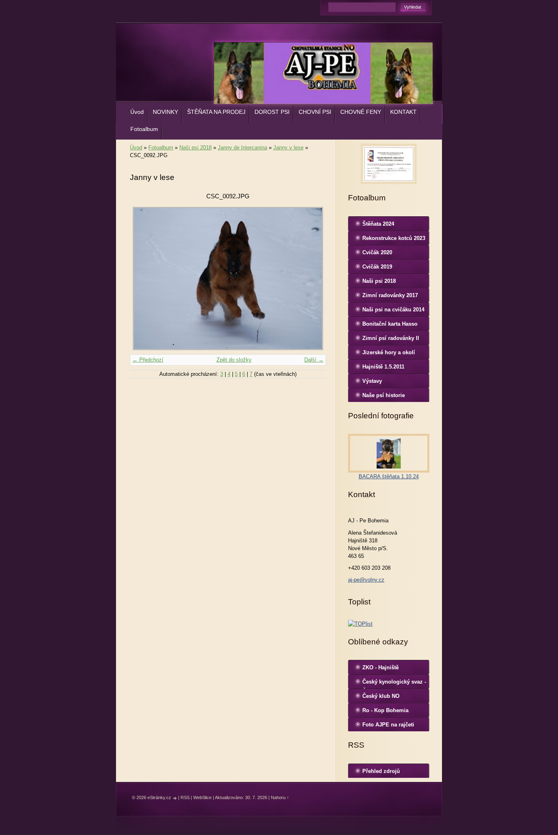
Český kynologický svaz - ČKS (394, 683)
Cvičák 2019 (377, 267)
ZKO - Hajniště (380, 667)
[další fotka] (313, 278)
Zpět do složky (234, 360)
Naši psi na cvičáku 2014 (393, 309)
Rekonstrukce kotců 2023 (393, 238)
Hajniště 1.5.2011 (383, 367)
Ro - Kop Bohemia (385, 710)
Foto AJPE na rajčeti (388, 725)
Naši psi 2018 (195, 147)
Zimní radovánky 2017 (390, 295)
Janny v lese (288, 147)
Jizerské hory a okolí (388, 352)
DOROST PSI (272, 112)
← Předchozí (147, 360)
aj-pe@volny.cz (366, 580)
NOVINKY (165, 112)
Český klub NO (381, 696)
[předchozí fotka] (143, 278)
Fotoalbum (144, 129)
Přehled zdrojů (381, 771)
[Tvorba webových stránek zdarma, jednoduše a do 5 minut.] (175, 798)
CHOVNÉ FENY (360, 112)
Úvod (137, 112)
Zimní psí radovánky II (390, 338)
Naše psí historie (383, 395)
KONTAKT (403, 112)
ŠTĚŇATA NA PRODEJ (216, 112)
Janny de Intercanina (242, 147)
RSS (185, 797)
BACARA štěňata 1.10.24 (389, 476)
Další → (314, 360)
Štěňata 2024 (378, 224)
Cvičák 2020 (377, 252)
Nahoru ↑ (280, 797)
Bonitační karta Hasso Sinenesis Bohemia (389, 326)
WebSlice (202, 797)
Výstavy (372, 381)
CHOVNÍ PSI (315, 112)
